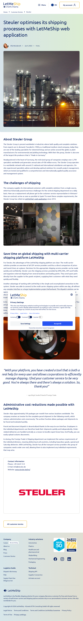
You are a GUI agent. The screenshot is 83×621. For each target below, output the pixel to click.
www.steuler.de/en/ (22, 469)
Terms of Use (7, 615)
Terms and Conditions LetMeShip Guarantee (45, 610)
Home (5, 12)
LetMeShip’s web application (36, 199)
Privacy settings (20, 614)
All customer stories (15, 524)
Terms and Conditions (21, 610)
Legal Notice (7, 610)
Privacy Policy (66, 610)
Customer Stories (17, 12)
